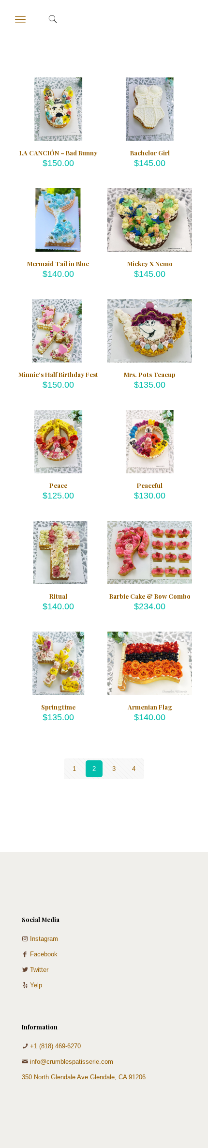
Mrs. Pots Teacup (150, 374)
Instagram (44, 938)
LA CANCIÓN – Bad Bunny (58, 153)
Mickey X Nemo (150, 263)
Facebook (44, 954)
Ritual (58, 596)
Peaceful (150, 485)
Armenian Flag (150, 707)
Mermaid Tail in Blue (58, 263)
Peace (58, 485)
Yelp (36, 985)
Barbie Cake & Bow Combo (150, 596)
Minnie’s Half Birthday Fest (58, 374)
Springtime (58, 707)
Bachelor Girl (150, 153)
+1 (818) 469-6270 (55, 1046)
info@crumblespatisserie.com (71, 1061)
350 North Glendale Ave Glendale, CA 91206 (84, 1077)
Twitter (39, 969)
